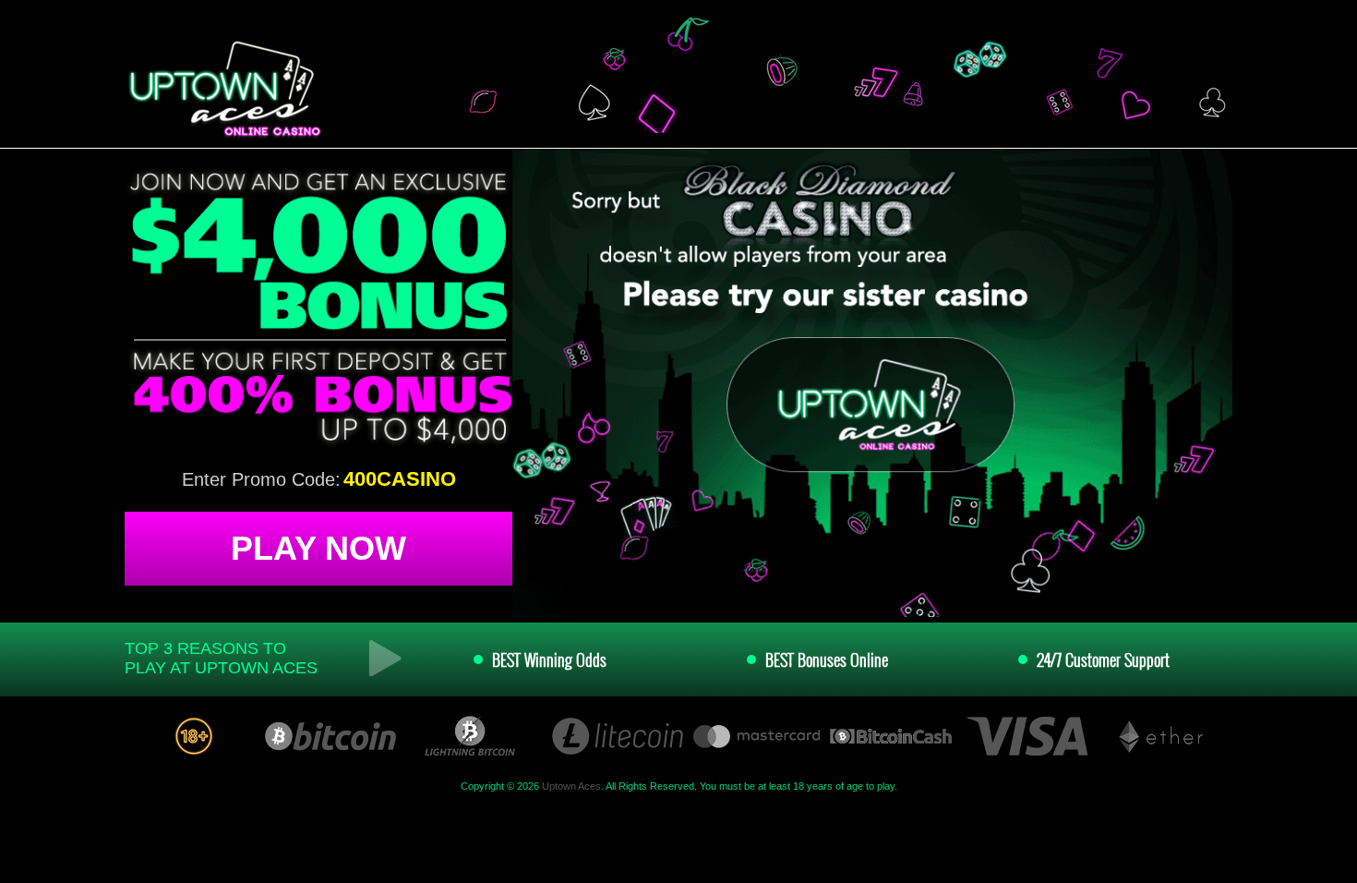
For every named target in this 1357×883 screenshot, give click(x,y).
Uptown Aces (571, 786)
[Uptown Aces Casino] (223, 90)
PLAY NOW (318, 548)
